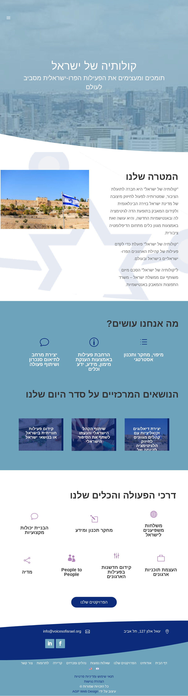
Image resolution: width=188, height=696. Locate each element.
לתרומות (43, 663)
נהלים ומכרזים (76, 663)
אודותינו (145, 663)
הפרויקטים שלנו (94, 602)
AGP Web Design (85, 691)
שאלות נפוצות (100, 663)
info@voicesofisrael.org (62, 631)
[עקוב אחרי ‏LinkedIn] (49, 643)
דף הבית (161, 663)
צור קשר (27, 663)
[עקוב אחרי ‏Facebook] (60, 643)
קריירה (57, 663)
